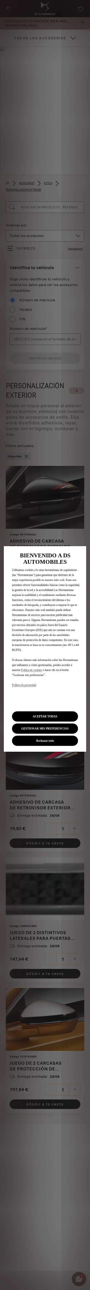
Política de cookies (31, 670)
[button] (45, 729)
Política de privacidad (24, 685)
